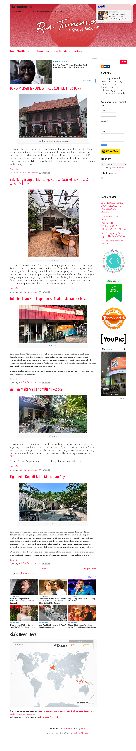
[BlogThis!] (45, 173)
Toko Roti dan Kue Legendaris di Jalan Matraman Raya (48, 299)
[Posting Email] (40, 173)
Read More (14, 169)
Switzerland (28, 714)
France (41, 711)
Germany (49, 711)
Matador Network (49, 717)
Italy (68, 711)
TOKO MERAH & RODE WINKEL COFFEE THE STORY (45, 88)
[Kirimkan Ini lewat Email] (43, 173)
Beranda (46, 569)
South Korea (16, 714)
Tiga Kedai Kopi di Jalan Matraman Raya (38, 476)
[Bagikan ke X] (47, 173)
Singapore (89, 711)
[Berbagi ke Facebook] (49, 173)
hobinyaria (109, 349)
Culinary (31, 51)
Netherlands (77, 711)
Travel (48, 51)
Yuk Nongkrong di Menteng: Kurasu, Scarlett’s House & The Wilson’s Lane (52, 181)
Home (12, 51)
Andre (56, 733)
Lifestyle (57, 51)
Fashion (40, 51)
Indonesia (59, 711)
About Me (21, 51)
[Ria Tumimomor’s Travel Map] (53, 706)
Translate (120, 168)
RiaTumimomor (22, 6)
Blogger (83, 729)
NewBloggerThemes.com (81, 733)
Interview (67, 51)
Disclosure (78, 51)
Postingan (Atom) (29, 573)
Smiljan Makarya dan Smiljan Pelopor (36, 389)
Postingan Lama (88, 569)
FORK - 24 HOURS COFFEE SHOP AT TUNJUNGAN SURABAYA (113, 226)
